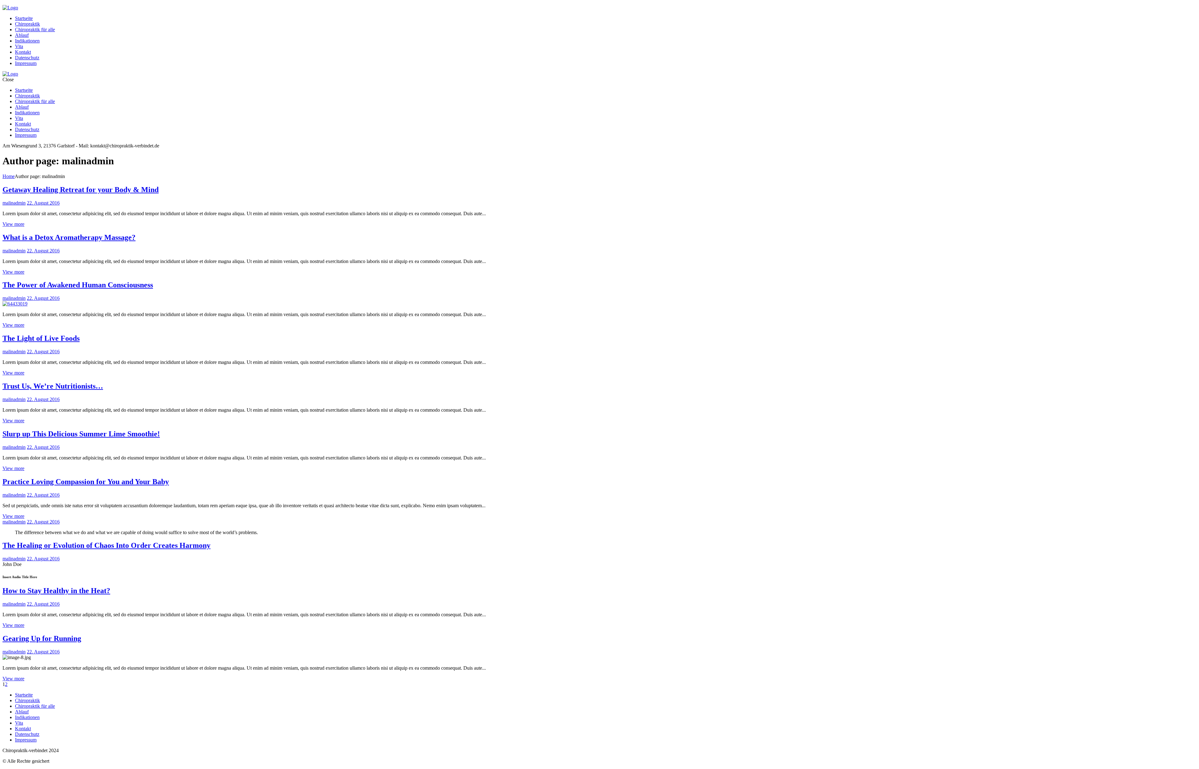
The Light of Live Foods (41, 338)
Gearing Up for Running (41, 638)
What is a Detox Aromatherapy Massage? (69, 237)
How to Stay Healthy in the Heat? (56, 591)
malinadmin (14, 203)
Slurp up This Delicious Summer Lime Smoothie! (81, 434)
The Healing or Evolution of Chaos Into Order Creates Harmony (106, 545)
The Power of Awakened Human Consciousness (77, 285)
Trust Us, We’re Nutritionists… (52, 386)
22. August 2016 (43, 203)
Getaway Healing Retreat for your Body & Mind (80, 190)
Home (8, 176)
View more (13, 224)
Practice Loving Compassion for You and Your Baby (85, 482)
